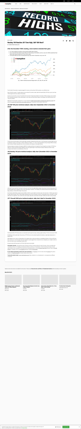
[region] (40, 427)
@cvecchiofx (35, 249)
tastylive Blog (7, 8)
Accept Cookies (66, 426)
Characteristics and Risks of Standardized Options (41, 268)
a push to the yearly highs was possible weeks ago (21, 102)
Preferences (58, 426)
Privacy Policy (24, 427)
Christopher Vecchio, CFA (14, 44)
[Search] (75, 4)
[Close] (79, 427)
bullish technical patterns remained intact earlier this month (42, 100)
